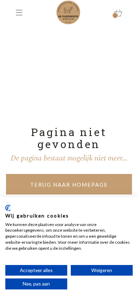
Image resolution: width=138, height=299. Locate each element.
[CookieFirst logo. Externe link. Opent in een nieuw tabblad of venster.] (8, 208)
